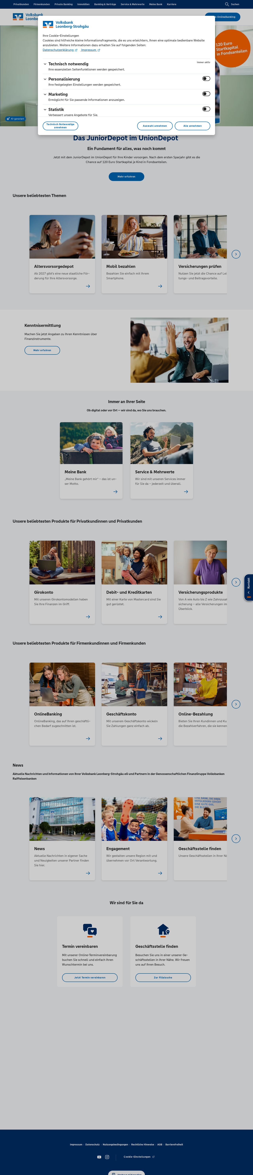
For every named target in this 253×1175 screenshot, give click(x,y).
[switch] (206, 78)
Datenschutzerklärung (58, 50)
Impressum (88, 50)
